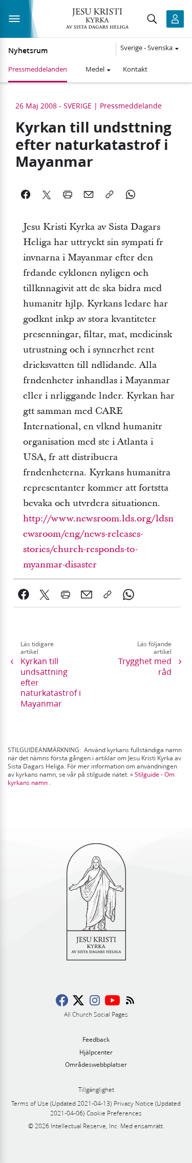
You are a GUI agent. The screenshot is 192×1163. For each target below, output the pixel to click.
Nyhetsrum (28, 50)
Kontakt (135, 69)
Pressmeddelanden (37, 69)
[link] (23, 594)
